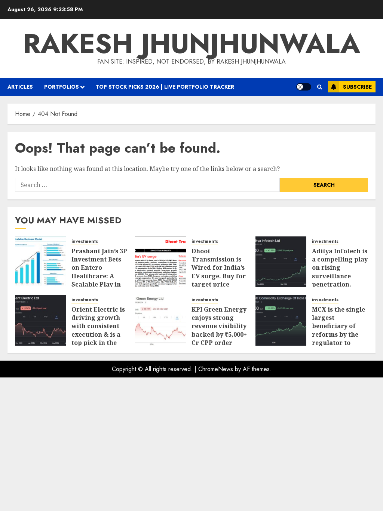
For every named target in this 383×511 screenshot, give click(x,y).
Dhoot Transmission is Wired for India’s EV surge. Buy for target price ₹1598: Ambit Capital (219, 276)
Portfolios (61, 87)
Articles (20, 87)
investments (84, 241)
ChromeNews (215, 369)
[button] (319, 87)
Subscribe (357, 87)
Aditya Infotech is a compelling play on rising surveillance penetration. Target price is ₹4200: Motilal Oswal (340, 280)
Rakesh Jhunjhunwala (191, 43)
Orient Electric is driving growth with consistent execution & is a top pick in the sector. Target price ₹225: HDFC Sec (98, 338)
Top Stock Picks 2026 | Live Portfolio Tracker (165, 87)
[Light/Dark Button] (303, 87)
